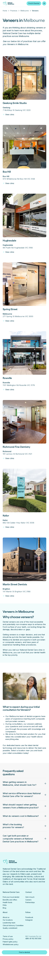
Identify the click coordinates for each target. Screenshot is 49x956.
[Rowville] (24, 353)
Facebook (29, 917)
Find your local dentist (11, 897)
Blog (4, 908)
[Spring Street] (24, 284)
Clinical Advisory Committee (13, 925)
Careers (28, 900)
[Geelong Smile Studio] (24, 78)
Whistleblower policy (10, 944)
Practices (13, 11)
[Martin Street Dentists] (24, 559)
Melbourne (25, 11)
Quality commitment (10, 928)
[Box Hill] (24, 146)
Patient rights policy (10, 942)
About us (6, 917)
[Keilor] (24, 490)
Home (5, 11)
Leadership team (9, 923)
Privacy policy (8, 939)
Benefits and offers (10, 900)
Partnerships (30, 902)
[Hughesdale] (24, 215)
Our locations (8, 920)
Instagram (29, 920)
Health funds (7, 902)
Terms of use (8, 936)
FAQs (5, 905)
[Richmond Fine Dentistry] (24, 422)
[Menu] (44, 3)
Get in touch (29, 897)
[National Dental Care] (10, 3)
